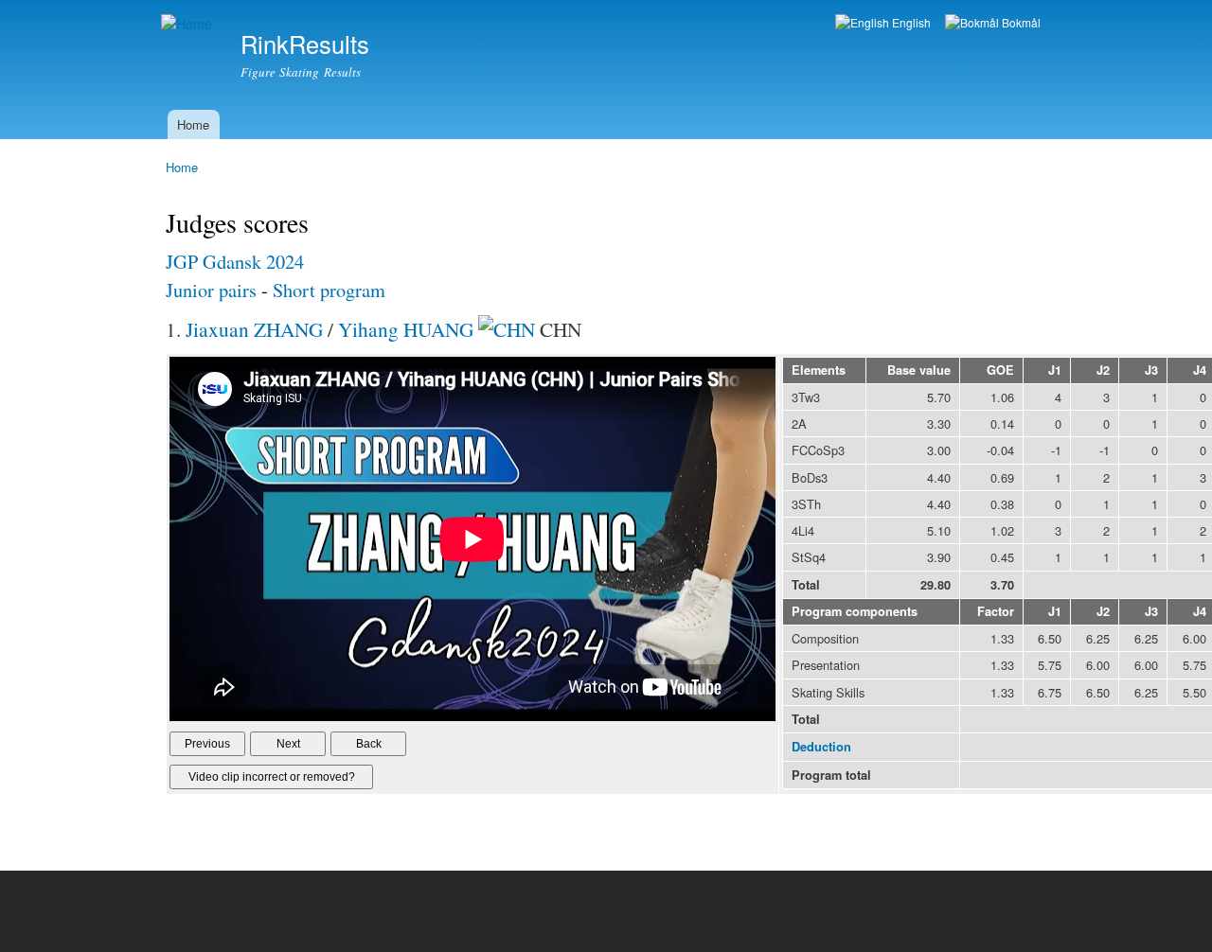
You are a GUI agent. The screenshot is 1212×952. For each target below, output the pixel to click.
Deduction (821, 746)
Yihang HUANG (405, 329)
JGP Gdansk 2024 (235, 261)
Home (193, 124)
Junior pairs (213, 290)
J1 (1054, 370)
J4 (1199, 370)
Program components (855, 611)
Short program (329, 290)
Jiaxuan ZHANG (254, 329)
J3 (1151, 370)
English (910, 22)
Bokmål (1020, 22)
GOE (1000, 370)
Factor (995, 611)
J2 (1103, 370)
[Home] (189, 24)
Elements (819, 370)
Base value (919, 370)
